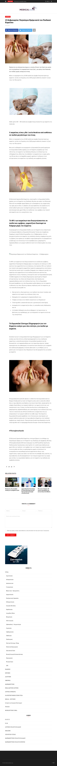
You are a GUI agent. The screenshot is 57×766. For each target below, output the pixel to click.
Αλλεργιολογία (9, 579)
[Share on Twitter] (5, 76)
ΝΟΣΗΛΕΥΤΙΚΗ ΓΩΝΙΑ (11, 710)
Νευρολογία (9, 617)
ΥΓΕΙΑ (6, 572)
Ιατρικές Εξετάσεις (11, 605)
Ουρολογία (8, 628)
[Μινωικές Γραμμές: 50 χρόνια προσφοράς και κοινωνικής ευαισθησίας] (45, 482)
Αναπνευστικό (9, 583)
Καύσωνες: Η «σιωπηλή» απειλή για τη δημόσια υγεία (21, 1)
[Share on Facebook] (5, 72)
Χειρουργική (9, 658)
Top (53, 762)
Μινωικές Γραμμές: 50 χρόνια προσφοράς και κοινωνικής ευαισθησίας (44, 490)
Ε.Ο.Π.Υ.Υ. (7, 719)
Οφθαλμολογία (9, 632)
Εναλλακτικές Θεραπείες (12, 598)
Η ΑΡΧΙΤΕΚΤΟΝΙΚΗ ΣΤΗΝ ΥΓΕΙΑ (14, 695)
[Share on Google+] (11, 467)
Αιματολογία (9, 576)
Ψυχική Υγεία (9, 661)
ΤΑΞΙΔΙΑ (7, 706)
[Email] (5, 80)
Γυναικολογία (9, 587)
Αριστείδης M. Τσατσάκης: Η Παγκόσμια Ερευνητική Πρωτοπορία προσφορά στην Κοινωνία (28, 491)
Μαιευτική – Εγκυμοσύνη (12, 590)
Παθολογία (9, 635)
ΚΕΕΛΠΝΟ (8, 730)
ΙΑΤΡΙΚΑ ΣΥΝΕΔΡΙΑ (10, 691)
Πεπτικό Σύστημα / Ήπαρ (12, 643)
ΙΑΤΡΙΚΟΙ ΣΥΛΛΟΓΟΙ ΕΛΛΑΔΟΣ (13, 727)
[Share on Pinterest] (14, 467)
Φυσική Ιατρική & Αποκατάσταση (14, 654)
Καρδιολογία (9, 609)
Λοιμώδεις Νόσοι (10, 613)
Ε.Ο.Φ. (6, 723)
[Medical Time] (28, 8)
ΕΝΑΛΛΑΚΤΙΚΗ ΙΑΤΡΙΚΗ (11, 688)
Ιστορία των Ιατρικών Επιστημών (13, 703)
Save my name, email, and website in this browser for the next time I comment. (28, 530)
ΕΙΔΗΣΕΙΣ (7, 669)
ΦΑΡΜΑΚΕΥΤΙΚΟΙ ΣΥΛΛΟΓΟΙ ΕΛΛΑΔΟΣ (15, 738)
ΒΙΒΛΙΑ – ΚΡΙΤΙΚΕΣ (10, 699)
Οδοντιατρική (9, 620)
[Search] (51, 1)
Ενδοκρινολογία (10, 602)
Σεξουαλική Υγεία (10, 650)
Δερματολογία (9, 594)
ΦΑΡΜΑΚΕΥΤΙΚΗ (9, 684)
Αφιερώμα (8, 16)
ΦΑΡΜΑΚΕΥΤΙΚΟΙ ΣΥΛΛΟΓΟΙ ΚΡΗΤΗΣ (15, 742)
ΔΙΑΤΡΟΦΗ (8, 676)
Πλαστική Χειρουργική (12, 647)
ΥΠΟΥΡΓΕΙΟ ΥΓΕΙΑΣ (10, 734)
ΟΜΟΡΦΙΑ (7, 680)
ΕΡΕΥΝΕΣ (7, 673)
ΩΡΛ (7, 665)
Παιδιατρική (9, 639)
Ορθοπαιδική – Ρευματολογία (13, 624)
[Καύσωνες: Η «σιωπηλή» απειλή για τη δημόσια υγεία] (12, 482)
